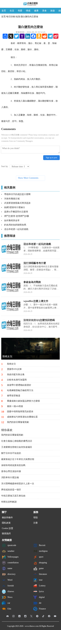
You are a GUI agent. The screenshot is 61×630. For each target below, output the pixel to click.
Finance (42, 608)
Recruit (41, 545)
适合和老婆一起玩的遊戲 (16, 229)
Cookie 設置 (7, 528)
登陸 (35, 517)
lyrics (41, 591)
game (41, 568)
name (9, 568)
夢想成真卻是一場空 (11, 489)
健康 (36, 11)
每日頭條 (10, 16)
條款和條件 (7, 517)
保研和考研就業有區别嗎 (13, 465)
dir (39, 603)
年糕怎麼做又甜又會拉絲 (13, 496)
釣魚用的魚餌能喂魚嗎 (15, 225)
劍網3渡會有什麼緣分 (14, 207)
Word (9, 580)
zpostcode (11, 545)
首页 (4, 11)
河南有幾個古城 (12, 198)
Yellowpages (12, 556)
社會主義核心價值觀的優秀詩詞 (16, 441)
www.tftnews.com (31, 626)
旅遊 (52, 11)
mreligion (43, 551)
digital (41, 597)
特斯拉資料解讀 (9, 502)
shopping (42, 562)
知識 (18, 16)
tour (40, 580)
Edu (9, 608)
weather (10, 551)
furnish (10, 585)
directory (11, 574)
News (9, 597)
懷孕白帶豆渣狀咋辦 (11, 471)
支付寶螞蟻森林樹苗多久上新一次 (17, 483)
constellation (13, 562)
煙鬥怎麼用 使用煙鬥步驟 (16, 216)
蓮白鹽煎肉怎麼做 (29, 16)
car (8, 603)
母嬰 (20, 11)
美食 (44, 11)
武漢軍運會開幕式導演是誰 (17, 203)
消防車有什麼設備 (10, 477)
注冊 (35, 523)
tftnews (10, 591)
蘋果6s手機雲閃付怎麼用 (16, 212)
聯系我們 (6, 533)
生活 (12, 11)
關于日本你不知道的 (11, 453)
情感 (28, 11)
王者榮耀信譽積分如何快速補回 (16, 447)
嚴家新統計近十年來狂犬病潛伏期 (17, 459)
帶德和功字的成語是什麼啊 (17, 194)
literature (42, 574)
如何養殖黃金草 (12, 220)
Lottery (42, 585)
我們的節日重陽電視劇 (12, 435)
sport (40, 556)
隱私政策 (6, 523)
